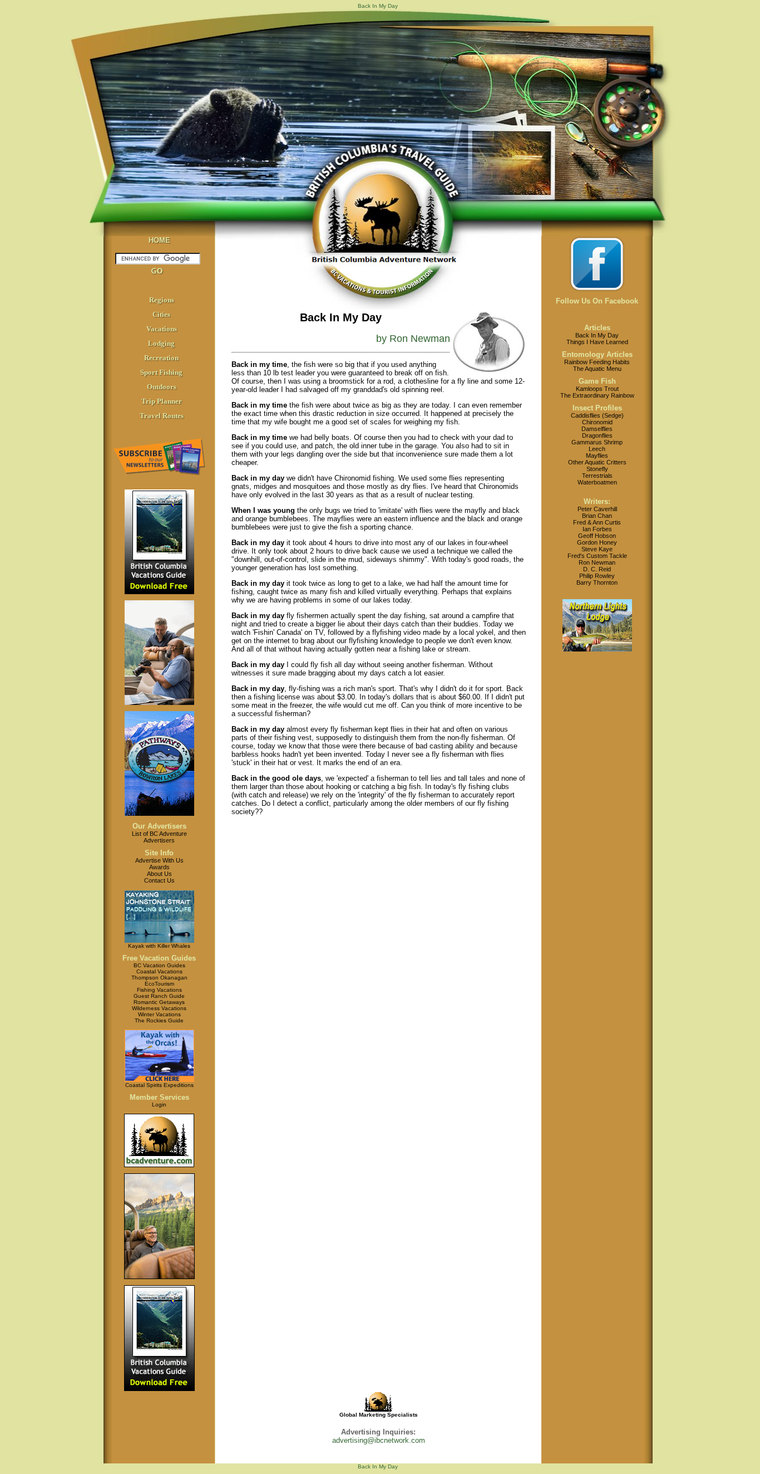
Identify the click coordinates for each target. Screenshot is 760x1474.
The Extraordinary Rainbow (597, 395)
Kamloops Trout (597, 388)
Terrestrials (597, 475)
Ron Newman (597, 562)
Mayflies (597, 455)
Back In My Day (597, 335)
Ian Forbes (597, 529)
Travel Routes (162, 416)
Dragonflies (597, 435)
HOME (159, 240)
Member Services (159, 1097)
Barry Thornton (597, 582)
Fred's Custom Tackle (597, 555)
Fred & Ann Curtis (597, 522)
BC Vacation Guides (159, 965)
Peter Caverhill (597, 509)
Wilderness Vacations (159, 1008)
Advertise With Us (159, 860)
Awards (159, 867)
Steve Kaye (597, 549)
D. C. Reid (597, 569)
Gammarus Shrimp (597, 442)
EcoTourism (159, 984)
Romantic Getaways (159, 1002)
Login (159, 1104)
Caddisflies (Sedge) (597, 415)
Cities (161, 314)
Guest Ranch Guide (159, 996)
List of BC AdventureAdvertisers (159, 837)
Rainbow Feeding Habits (597, 362)
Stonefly (597, 469)
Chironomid (597, 422)
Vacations (161, 329)
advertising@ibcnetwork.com (378, 1440)
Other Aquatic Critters (597, 462)
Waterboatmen (597, 482)
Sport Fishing (161, 372)
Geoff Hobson (597, 535)
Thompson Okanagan (159, 977)
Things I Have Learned (597, 342)
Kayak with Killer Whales (159, 946)
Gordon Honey (597, 542)
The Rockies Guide (159, 1020)
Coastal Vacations (159, 971)
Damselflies (597, 428)
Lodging (161, 343)
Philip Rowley (597, 575)
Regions (161, 300)
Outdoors (161, 387)
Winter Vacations (159, 1014)
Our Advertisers (159, 826)
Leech (597, 448)
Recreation (161, 358)
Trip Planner (161, 401)
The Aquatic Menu (597, 368)
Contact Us (159, 880)
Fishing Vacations (159, 990)
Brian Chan (597, 515)
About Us (159, 873)
